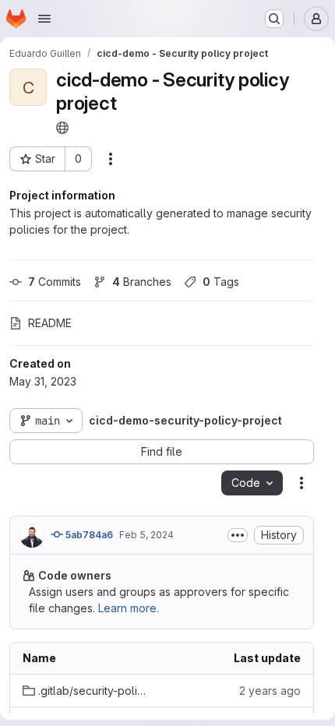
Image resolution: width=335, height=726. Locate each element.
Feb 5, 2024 (146, 535)
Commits (54, 281)
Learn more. (128, 608)
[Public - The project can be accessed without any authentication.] (62, 128)
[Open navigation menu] (44, 18)
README (50, 323)
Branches (141, 281)
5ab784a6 (88, 535)
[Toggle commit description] (237, 535)
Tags (221, 281)
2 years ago (270, 690)
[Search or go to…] (274, 18)
